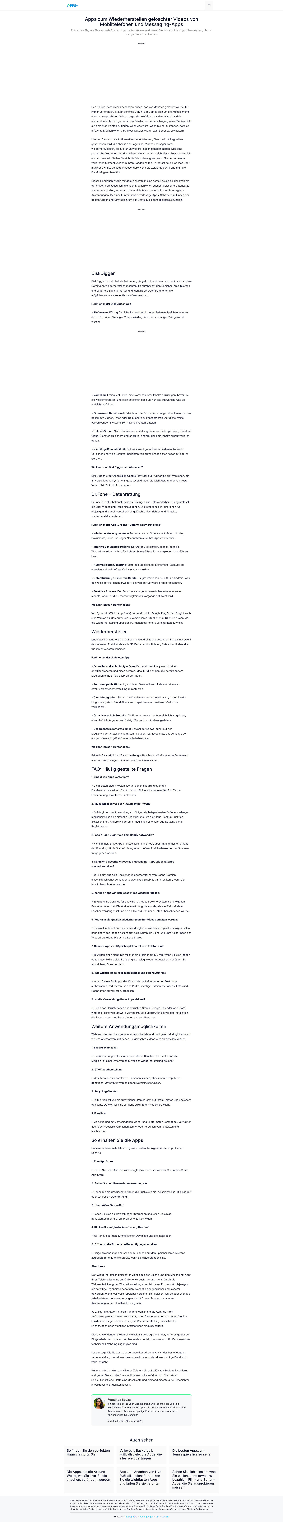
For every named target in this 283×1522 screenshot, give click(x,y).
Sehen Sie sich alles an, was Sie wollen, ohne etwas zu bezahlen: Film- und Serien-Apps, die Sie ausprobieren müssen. (194, 1479)
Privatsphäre (130, 1516)
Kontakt (165, 1516)
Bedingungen (146, 1516)
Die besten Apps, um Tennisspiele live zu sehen (192, 1452)
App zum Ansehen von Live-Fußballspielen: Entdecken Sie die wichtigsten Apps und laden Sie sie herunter (141, 1477)
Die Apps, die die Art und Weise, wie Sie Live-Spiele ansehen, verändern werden (88, 1475)
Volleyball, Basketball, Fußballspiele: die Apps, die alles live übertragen (141, 1454)
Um (157, 1516)
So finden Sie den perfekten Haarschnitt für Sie (88, 1452)
